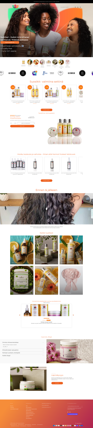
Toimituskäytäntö (40, 424)
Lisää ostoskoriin (25, 123)
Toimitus (28, 416)
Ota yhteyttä (28, 407)
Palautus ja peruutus (30, 413)
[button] (75, 7)
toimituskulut (22, 120)
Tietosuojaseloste (29, 415)
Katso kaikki (46, 109)
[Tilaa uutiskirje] (82, 406)
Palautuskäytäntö (29, 412)
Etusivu (11, 405)
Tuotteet (12, 407)
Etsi (27, 405)
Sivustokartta (29, 418)
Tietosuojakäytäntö (28, 424)
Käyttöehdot (28, 410)
